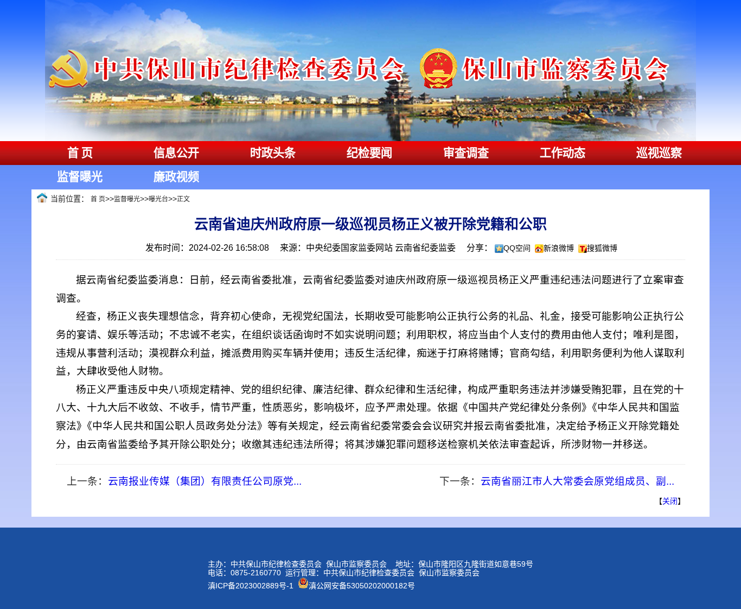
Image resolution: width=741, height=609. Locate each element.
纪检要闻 (369, 153)
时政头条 (273, 153)
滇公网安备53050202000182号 (362, 585)
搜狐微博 (602, 248)
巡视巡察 (659, 153)
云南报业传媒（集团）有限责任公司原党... (205, 481)
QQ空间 (517, 248)
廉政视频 (176, 176)
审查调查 (466, 153)
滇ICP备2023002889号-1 (250, 585)
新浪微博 (559, 248)
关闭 (670, 501)
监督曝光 (80, 176)
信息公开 (176, 153)
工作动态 (562, 153)
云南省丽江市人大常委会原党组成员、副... (577, 481)
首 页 (80, 153)
